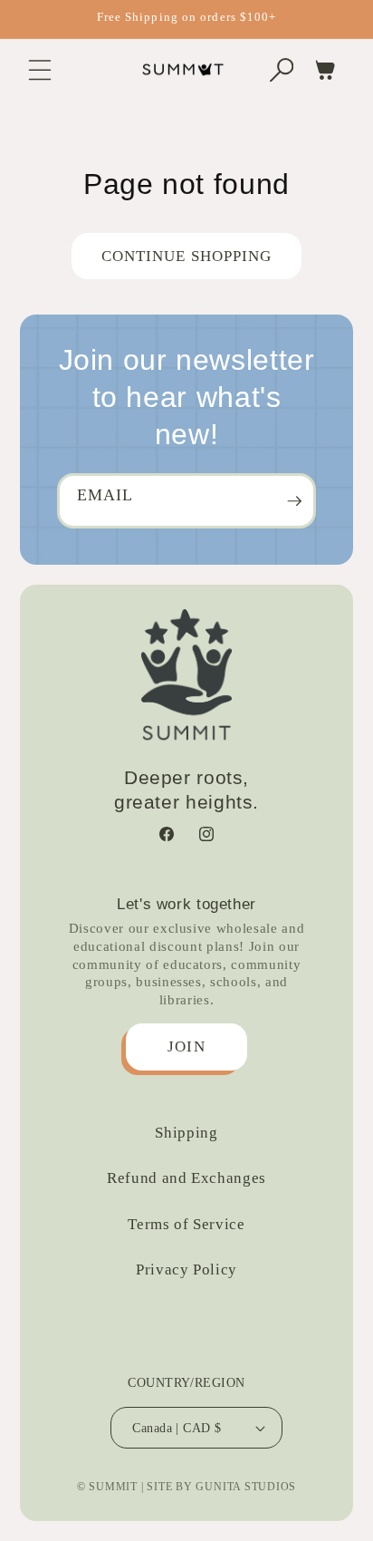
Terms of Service (186, 1224)
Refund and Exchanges (186, 1178)
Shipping (186, 1132)
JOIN (186, 1046)
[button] (40, 70)
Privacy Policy (186, 1269)
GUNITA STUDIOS (246, 1486)
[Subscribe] (294, 500)
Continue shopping (187, 256)
